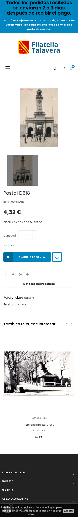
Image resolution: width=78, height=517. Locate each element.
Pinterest (27, 274)
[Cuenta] (63, 68)
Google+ (20, 274)
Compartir (5, 274)
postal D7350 (39, 418)
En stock (9, 304)
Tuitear (13, 274)
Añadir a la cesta (26, 256)
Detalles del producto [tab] (39, 284)
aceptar (68, 510)
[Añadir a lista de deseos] (57, 257)
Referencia (11, 297)
